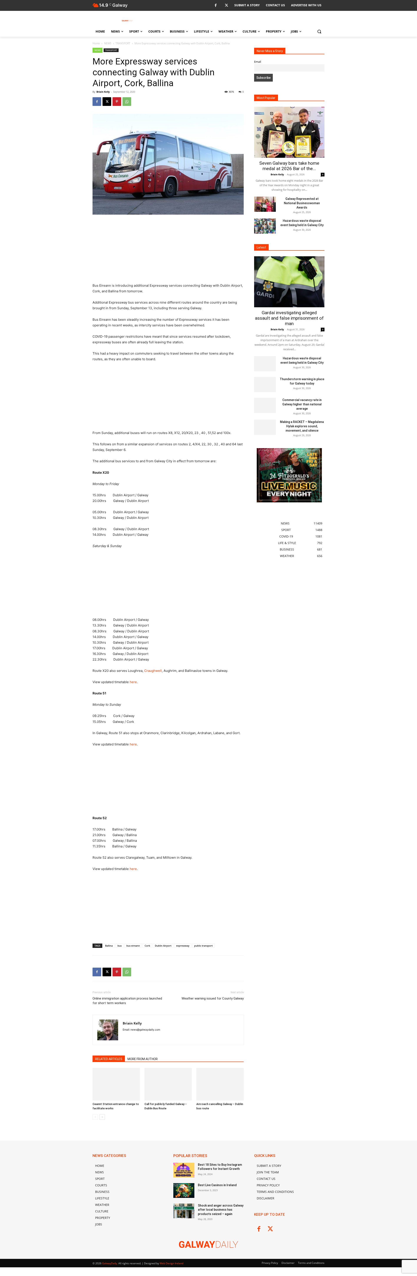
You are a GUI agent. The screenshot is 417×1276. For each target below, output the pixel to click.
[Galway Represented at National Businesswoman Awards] (265, 204)
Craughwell (153, 671)
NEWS (107, 43)
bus (119, 945)
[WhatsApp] (126, 101)
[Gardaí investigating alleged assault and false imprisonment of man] (289, 281)
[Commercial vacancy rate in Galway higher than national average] (265, 405)
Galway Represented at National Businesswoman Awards (302, 203)
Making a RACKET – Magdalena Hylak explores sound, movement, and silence (302, 426)
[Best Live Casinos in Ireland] (183, 1190)
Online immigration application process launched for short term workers (127, 1000)
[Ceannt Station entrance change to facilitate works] (116, 1084)
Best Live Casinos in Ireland (217, 1185)
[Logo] (127, 20)
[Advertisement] (168, 250)
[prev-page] (95, 1117)
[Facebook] (215, 5)
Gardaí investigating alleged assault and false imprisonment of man (289, 318)
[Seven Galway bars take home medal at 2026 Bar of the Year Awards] (289, 132)
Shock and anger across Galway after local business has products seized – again (220, 1210)
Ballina (109, 945)
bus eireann (133, 945)
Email (257, 62)
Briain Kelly (103, 91)
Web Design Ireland (171, 1263)
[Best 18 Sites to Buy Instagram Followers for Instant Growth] (183, 1170)
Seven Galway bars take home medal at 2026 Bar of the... (289, 166)
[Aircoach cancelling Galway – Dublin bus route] (220, 1084)
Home (96, 43)
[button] (319, 31)
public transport (203, 945)
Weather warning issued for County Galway (213, 998)
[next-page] (102, 1117)
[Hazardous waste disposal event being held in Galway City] (265, 226)
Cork (147, 945)
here (133, 682)
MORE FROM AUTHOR (142, 1059)
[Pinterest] (117, 101)
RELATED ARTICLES (108, 1059)
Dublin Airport (163, 945)
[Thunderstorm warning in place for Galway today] (265, 384)
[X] (226, 5)
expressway (182, 945)
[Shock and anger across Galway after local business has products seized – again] (183, 1211)
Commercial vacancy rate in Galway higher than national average (302, 404)
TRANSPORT (123, 43)
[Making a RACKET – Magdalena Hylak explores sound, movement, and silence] (265, 427)
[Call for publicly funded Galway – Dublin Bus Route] (168, 1084)
